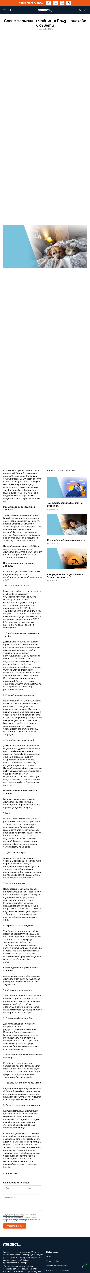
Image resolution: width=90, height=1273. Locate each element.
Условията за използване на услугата (15, 1217)
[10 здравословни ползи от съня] (67, 524)
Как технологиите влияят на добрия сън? (65, 504)
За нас (49, 1256)
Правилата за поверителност (13, 1216)
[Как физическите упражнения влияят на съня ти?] (67, 558)
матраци (28, 1254)
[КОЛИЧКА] (85, 10)
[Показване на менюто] (4, 10)
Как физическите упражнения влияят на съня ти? (65, 576)
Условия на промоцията (56, 1265)
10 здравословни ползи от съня (66, 540)
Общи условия (52, 1261)
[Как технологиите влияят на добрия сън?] (67, 487)
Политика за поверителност (59, 1270)
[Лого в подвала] (12, 1245)
